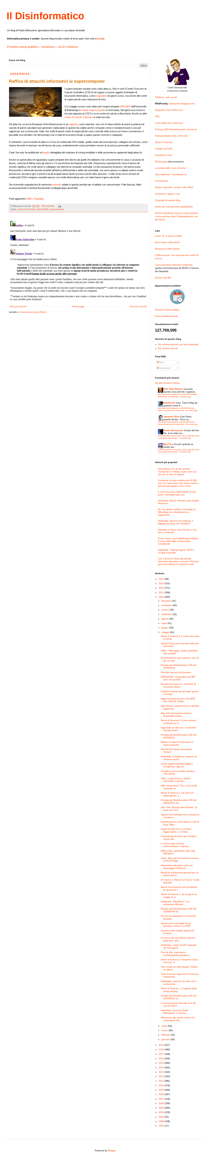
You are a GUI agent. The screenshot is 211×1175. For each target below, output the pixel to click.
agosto (165, 618)
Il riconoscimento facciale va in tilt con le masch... (178, 1004)
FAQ (157, 116)
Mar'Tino (168, 444)
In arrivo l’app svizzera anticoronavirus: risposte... (176, 845)
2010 (162, 1085)
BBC (29, 198)
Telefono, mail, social (166, 97)
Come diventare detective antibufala (174, 265)
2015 (162, 1063)
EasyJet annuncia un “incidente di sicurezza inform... (178, 685)
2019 (162, 1045)
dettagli (100, 38)
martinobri (169, 402)
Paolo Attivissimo (173, 430)
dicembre (166, 600)
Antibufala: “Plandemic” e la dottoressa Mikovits (175, 903)
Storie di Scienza (163, 142)
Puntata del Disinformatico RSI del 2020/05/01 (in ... (178, 997)
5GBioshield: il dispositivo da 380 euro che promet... (178, 678)
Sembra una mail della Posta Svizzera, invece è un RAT (176, 924)
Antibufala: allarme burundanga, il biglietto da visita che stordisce (175, 522)
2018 (162, 1049)
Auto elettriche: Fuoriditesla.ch (171, 174)
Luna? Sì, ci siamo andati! (168, 236)
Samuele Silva (171, 416)
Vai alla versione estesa (167, 383)
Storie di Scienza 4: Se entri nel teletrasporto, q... (177, 794)
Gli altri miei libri (163, 277)
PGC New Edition (173, 389)
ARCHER (125, 106)
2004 (162, 1112)
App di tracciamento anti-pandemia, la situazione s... (179, 888)
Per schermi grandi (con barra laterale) (178, 344)
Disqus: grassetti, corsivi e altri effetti (174, 187)
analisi (46, 152)
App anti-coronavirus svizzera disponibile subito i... (176, 714)
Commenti (164, 368)
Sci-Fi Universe (68, 46)
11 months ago (185, 438)
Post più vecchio (138, 306)
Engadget (38, 198)
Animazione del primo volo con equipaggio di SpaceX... (177, 866)
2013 (162, 1072)
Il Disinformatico (45, 15)
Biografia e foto (163, 110)
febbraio (166, 1034)
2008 (162, 1094)
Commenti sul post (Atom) (32, 312)
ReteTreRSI (42, 209)
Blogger (112, 1150)
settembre (167, 614)
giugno (165, 627)
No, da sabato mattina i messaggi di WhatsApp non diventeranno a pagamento (176, 512)
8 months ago (185, 397)
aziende (56, 184)
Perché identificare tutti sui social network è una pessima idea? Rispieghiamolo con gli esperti (176, 216)
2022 (162, 588)
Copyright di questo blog (167, 200)
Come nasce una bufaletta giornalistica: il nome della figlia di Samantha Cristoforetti (178, 541)
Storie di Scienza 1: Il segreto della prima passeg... (179, 990)
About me (178, 110)
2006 (162, 1103)
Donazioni (47, 46)
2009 (162, 1090)
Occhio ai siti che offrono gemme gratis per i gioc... (178, 939)
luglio (164, 623)
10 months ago (191, 410)
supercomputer (57, 209)
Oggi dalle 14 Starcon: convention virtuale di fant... (178, 729)
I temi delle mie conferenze (169, 123)
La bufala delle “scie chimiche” (171, 168)
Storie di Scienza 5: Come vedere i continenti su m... (179, 721)
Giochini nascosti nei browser (176, 672)
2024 (162, 579)
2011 (161, 1080)
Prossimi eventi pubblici (22, 46)
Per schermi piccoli (168, 348)
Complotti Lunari (163, 155)
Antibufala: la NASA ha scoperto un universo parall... (179, 758)
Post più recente (18, 306)
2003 (162, 1116)
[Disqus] (78, 261)
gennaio (165, 1039)
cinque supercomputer (93, 110)
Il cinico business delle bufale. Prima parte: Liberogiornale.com (177, 493)
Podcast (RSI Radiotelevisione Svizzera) (176, 129)
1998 (162, 1121)
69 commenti (48, 206)
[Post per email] (59, 206)
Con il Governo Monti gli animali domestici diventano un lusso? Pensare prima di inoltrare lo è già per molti (178, 561)
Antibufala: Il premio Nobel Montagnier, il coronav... (174, 1011)
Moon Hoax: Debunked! (167, 242)
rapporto (73, 124)
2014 (162, 1067)
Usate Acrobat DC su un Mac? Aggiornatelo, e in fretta (176, 830)
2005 (162, 1107)
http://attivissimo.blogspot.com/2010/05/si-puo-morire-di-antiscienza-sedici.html (176, 409)
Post (161, 362)
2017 (162, 1054)
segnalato (101, 95)
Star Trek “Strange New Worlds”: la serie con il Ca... (179, 808)
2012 (162, 1076)
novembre (167, 605)
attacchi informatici (27, 209)
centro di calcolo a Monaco (78, 117)
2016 (162, 1058)
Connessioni (161, 181)
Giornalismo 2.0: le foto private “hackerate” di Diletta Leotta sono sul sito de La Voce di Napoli (177, 472)
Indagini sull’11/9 (163, 148)
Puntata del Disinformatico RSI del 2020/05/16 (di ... (178, 801)
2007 (162, 1099)
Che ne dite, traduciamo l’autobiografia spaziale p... (176, 953)
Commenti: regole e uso (167, 193)
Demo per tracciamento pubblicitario (174, 206)
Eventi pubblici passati (166, 316)
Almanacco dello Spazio (167, 248)
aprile (164, 1026)
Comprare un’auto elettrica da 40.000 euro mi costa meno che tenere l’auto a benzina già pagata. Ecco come (178, 483)
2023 (162, 583)
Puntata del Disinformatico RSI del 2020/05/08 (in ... (178, 910)
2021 (162, 592)
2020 (162, 597)
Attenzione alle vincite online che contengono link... (178, 1019)
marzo (165, 1030)
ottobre (165, 609)
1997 (162, 1125)
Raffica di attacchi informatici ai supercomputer (177, 743)
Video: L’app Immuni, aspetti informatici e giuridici (175, 779)
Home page (78, 306)
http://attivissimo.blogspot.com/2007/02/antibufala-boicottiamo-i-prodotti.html (178, 395)
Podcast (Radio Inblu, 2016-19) (171, 135)
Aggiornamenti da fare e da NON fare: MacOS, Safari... (178, 700)
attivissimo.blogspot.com (182, 103)
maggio (165, 632)
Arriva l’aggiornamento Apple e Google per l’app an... (177, 765)
